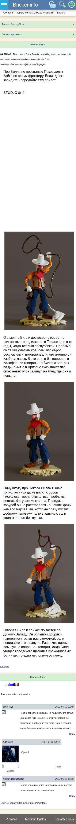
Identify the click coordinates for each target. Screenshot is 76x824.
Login (3, 803)
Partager (4, 666)
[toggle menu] (4, 4)
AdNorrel (8, 742)
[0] (16, 685)
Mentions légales (35, 819)
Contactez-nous (64, 819)
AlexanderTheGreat (13, 779)
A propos (11, 819)
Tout (6, 685)
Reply (72, 734)
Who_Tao (8, 706)
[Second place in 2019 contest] (2, 766)
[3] (12, 685)
